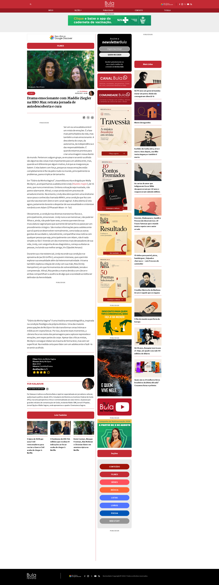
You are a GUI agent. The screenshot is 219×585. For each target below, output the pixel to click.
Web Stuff (114, 521)
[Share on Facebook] (84, 117)
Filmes (60, 46)
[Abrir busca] (30, 4)
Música (114, 490)
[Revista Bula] (109, 4)
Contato (139, 10)
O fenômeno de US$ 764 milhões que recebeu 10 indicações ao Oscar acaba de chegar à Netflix (60, 444)
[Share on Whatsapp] (92, 117)
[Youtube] (188, 4)
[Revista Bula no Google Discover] (167, 4)
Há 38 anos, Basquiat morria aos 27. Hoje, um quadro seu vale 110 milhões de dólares (147, 351)
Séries (114, 482)
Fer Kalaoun (83, 91)
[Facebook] (179, 4)
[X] (185, 4)
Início (50, 10)
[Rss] (191, 4)
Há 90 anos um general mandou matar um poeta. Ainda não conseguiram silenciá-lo (147, 93)
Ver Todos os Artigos (36, 389)
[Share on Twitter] (88, 117)
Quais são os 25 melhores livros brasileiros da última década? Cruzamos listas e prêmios (147, 383)
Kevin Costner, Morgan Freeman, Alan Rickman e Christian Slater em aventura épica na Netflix (83, 444)
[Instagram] (182, 4)
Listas (114, 498)
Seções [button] (77, 10)
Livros (114, 505)
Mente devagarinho (142, 123)
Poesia (114, 513)
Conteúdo (114, 467)
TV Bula (167, 10)
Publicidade (108, 10)
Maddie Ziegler (80, 184)
